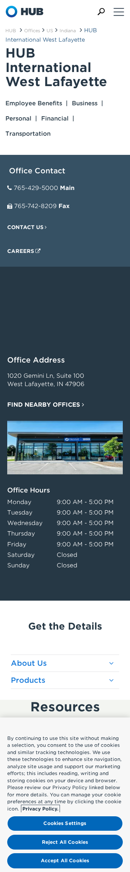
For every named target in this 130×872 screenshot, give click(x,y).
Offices (32, 30)
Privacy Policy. (40, 809)
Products (28, 680)
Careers (21, 251)
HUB (10, 30)
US (50, 30)
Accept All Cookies (65, 860)
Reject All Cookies (65, 842)
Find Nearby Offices (44, 404)
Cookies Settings (64, 823)
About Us (29, 663)
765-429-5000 (36, 188)
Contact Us (26, 227)
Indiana (68, 30)
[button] (101, 12)
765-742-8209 (35, 206)
